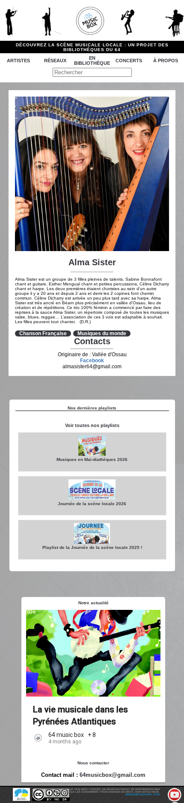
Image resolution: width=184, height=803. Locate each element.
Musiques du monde (101, 333)
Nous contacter (93, 763)
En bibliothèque (92, 60)
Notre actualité (93, 602)
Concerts (129, 60)
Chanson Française (43, 333)
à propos (165, 60)
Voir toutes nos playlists (92, 425)
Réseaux (55, 60)
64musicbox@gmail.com (112, 775)
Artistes (18, 60)
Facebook (92, 361)
